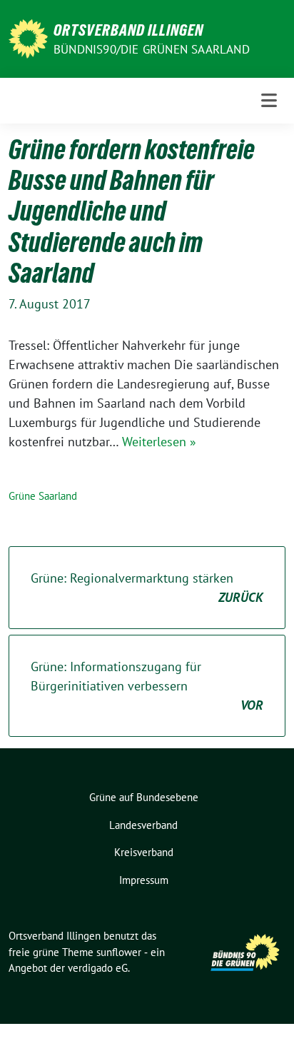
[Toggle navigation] (269, 100)
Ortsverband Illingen (128, 30)
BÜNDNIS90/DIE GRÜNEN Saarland (152, 49)
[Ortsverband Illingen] (28, 37)
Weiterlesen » (159, 441)
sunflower (118, 952)
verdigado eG (98, 968)
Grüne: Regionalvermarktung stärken (147, 587)
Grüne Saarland (43, 496)
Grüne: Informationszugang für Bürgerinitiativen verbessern (147, 685)
